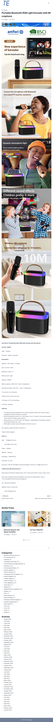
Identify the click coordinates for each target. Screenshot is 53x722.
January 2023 (8, 710)
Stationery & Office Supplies (11, 599)
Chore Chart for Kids (7, 497)
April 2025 (7, 653)
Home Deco (7, 585)
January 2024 (8, 684)
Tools (5, 606)
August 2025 (7, 644)
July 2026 (6, 621)
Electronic (4, 10)
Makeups (6, 587)
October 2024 (8, 665)
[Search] (49, 548)
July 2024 (6, 672)
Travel (5, 610)
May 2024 (7, 676)
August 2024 (7, 670)
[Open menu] (48, 3)
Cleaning (6, 559)
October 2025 (8, 640)
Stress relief (7, 604)
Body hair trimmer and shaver (43, 497)
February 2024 (8, 682)
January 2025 (8, 659)
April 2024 (7, 678)
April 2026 (7, 627)
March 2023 (7, 705)
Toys (5, 608)
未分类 (6, 612)
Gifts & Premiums (9, 572)
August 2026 (7, 619)
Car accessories (8, 557)
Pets (5, 593)
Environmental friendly (10, 568)
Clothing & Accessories (10, 561)
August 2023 (7, 695)
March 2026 (7, 629)
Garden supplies (8, 570)
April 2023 (7, 703)
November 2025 (8, 638)
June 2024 (7, 674)
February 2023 (8, 708)
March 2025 (7, 655)
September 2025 (8, 642)
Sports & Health (8, 597)
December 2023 (8, 686)
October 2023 (8, 691)
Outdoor (6, 591)
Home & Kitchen (8, 580)
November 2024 (8, 663)
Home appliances (9, 582)
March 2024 (7, 680)
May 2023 (7, 701)
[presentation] (13, 519)
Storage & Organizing (10, 602)
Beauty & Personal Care (10, 555)
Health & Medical (8, 576)
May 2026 (7, 625)
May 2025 (7, 651)
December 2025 (8, 636)
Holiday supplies (8, 578)
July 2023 (6, 697)
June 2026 (7, 623)
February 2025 (8, 657)
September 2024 (8, 667)
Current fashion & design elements (13, 563)
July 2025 (6, 646)
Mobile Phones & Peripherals (12, 589)
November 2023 (8, 689)
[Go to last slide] (4, 525)
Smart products (8, 595)
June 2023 (7, 699)
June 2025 (7, 648)
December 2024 (8, 661)
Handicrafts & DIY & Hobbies (12, 574)
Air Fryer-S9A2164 (36, 530)
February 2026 (8, 631)
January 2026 (8, 634)
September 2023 (8, 693)
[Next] (49, 525)
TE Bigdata (5, 19)
